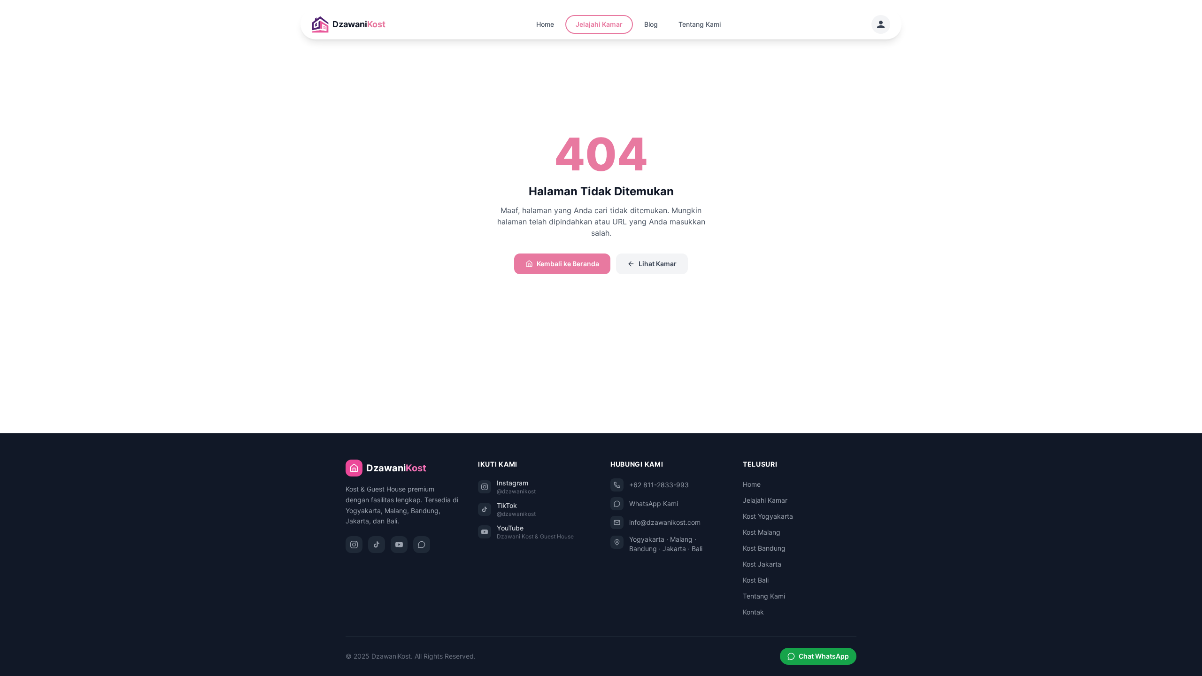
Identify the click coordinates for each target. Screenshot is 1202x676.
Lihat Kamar (658, 264)
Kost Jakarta (762, 564)
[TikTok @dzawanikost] (376, 544)
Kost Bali (756, 580)
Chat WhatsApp (824, 656)
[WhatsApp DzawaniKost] (421, 544)
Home (545, 24)
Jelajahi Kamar (599, 24)
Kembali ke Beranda (568, 264)
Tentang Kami (699, 24)
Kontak (753, 612)
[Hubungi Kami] (880, 24)
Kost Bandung (764, 548)
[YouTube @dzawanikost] (399, 544)
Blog (651, 24)
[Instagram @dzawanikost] (354, 544)
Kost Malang (761, 532)
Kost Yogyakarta (768, 516)
